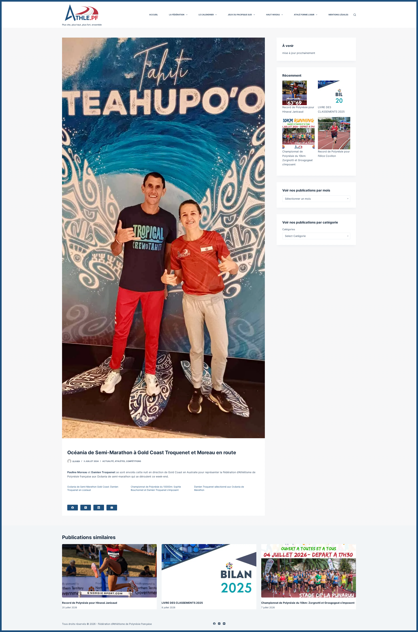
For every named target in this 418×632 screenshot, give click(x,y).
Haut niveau (273, 14)
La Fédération (176, 14)
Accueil (153, 14)
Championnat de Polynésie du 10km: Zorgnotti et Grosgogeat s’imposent (307, 602)
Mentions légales (338, 14)
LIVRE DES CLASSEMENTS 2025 (182, 602)
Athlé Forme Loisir (304, 14)
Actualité (108, 461)
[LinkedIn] (98, 507)
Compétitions (133, 461)
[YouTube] (224, 623)
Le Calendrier (206, 14)
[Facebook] (72, 507)
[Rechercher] (355, 15)
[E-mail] (111, 507)
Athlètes (120, 461)
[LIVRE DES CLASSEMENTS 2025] (330, 93)
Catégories (288, 229)
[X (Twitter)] (85, 507)
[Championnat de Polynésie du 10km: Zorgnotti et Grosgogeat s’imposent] (298, 133)
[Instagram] (219, 623)
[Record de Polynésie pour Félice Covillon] (334, 133)
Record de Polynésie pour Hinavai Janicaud (89, 602)
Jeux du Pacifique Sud (240, 14)
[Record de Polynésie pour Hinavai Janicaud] (294, 93)
